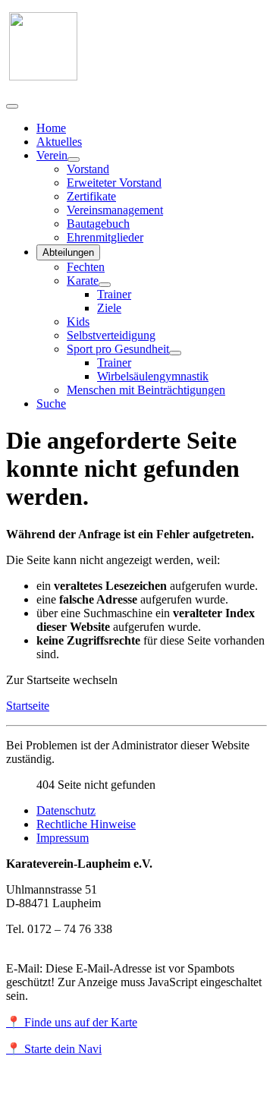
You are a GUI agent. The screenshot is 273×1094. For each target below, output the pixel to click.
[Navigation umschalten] (12, 106)
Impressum (62, 837)
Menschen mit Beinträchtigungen (146, 389)
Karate (83, 280)
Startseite (27, 705)
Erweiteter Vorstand (114, 182)
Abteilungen (68, 252)
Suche (51, 403)
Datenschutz (66, 810)
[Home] (43, 76)
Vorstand (88, 168)
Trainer (114, 294)
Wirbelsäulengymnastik (153, 376)
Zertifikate (91, 196)
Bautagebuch (98, 223)
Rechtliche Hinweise (86, 824)
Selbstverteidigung (111, 335)
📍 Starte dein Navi (54, 1048)
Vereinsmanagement (115, 209)
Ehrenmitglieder (105, 237)
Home (51, 127)
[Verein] (73, 159)
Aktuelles (59, 141)
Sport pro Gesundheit (118, 348)
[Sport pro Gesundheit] (175, 353)
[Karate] (105, 284)
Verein (51, 155)
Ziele (109, 307)
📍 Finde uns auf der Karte (71, 1022)
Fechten (86, 266)
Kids (78, 321)
